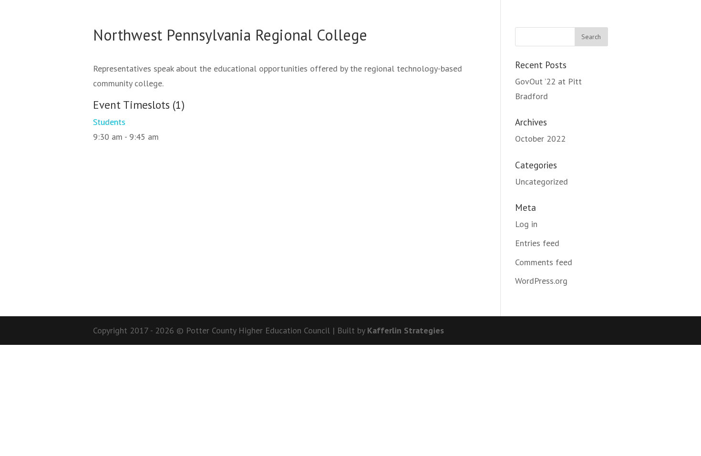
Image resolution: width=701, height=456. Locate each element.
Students (109, 121)
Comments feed (543, 262)
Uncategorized (541, 181)
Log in (526, 223)
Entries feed (537, 243)
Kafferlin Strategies (405, 330)
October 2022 (540, 138)
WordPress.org (541, 280)
